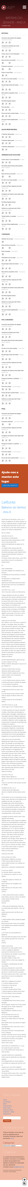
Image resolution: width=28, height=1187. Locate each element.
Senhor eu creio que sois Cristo (11, 208)
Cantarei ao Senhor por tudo (10, 46)
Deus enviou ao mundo (8, 60)
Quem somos (7, 1108)
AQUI (12, 1138)
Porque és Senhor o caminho (10, 378)
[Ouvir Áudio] (6, 42)
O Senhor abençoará (8, 134)
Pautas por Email (8, 1110)
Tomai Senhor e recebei (9, 216)
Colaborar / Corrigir (8, 1112)
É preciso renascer (7, 66)
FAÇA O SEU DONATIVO (10, 485)
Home (5, 1100)
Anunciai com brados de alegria (11, 38)
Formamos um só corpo (8, 257)
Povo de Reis (5, 107)
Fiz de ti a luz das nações (9, 79)
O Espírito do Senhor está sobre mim (13, 194)
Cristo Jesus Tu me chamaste (10, 54)
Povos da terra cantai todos (10, 113)
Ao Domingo (6, 1102)
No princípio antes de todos (10, 85)
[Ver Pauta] (3, 42)
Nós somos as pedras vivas (10, 93)
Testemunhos (7, 1114)
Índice (5, 1104)
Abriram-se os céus (7, 239)
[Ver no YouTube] (9, 42)
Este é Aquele (6, 251)
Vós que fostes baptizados (10, 119)
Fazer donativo (7, 1106)
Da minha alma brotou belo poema (12, 166)
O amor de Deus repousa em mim (11, 186)
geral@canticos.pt (19, 1167)
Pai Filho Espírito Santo (9, 101)
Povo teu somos (6, 386)
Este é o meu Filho (7, 72)
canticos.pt (11, 7)
